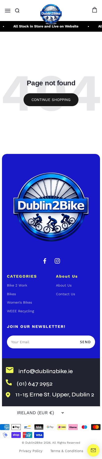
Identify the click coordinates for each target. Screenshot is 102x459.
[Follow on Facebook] (44, 261)
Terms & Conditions (66, 451)
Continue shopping (51, 99)
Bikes (11, 294)
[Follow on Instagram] (57, 261)
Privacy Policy (30, 451)
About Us (64, 285)
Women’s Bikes (19, 302)
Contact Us (65, 294)
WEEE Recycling (20, 311)
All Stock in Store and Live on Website (45, 26)
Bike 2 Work (17, 285)
